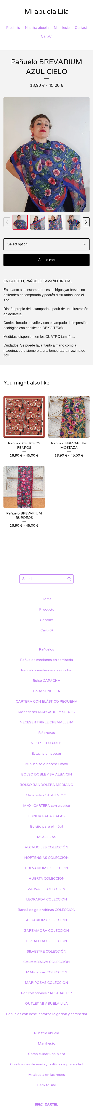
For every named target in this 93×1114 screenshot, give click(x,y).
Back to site (46, 1085)
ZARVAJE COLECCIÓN (46, 889)
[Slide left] (6, 222)
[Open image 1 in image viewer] (46, 154)
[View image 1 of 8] (20, 222)
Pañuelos (46, 649)
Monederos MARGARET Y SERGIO (46, 712)
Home (46, 599)
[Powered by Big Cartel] (46, 1104)
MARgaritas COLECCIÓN (46, 972)
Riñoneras (46, 733)
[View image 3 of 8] (55, 222)
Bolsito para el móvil (46, 826)
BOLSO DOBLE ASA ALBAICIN (46, 774)
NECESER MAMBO (47, 743)
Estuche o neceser (46, 753)
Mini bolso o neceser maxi (46, 764)
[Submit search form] (69, 579)
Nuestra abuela (37, 28)
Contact (81, 28)
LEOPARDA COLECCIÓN (46, 899)
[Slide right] (86, 222)
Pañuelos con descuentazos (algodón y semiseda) (46, 1014)
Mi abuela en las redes (46, 1075)
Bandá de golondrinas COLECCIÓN (46, 910)
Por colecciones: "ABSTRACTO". (46, 993)
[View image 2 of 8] (37, 222)
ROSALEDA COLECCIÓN (46, 941)
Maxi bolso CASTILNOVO (46, 795)
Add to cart (46, 260)
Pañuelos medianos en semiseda (46, 660)
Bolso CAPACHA (46, 681)
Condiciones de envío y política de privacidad (46, 1064)
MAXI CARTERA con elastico (46, 805)
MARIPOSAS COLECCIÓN (46, 983)
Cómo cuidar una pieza (46, 1054)
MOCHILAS (46, 837)
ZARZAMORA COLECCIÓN (46, 930)
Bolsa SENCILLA (46, 691)
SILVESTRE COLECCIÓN (46, 951)
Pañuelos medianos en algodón (46, 670)
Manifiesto (62, 28)
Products (13, 28)
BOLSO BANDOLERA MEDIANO (46, 785)
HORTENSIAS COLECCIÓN (46, 858)
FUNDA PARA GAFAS (46, 816)
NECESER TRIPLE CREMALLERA (47, 722)
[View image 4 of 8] (73, 222)
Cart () (46, 36)
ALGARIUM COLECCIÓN (46, 920)
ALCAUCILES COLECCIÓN (46, 847)
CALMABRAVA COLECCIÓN (46, 962)
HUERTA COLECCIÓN (47, 878)
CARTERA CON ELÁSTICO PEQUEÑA (46, 701)
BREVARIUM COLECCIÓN (46, 868)
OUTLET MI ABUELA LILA (46, 1003)
